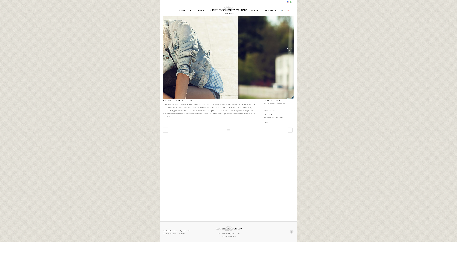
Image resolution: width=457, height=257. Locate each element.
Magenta (182, 233)
